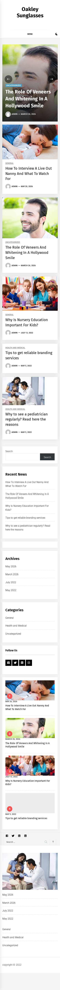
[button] (56, 34)
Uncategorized (13, 85)
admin (15, 114)
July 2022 (10, 582)
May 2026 (10, 566)
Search (9, 451)
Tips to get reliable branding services (25, 517)
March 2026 (11, 574)
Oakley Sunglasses (30, 12)
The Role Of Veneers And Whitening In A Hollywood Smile (28, 99)
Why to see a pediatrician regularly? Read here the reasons (26, 419)
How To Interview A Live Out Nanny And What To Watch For (28, 173)
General (9, 163)
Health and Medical (15, 348)
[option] (30, 83)
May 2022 (10, 590)
